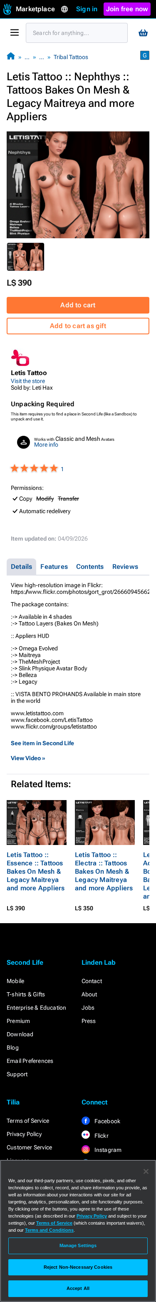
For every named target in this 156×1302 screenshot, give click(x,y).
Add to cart (77, 305)
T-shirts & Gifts (26, 994)
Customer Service (29, 1147)
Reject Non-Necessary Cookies (78, 1267)
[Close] (146, 1171)
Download (20, 1034)
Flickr (101, 1135)
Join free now (127, 9)
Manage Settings (78, 1245)
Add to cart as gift (78, 326)
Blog (13, 1047)
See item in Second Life (42, 743)
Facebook (107, 1121)
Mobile (15, 981)
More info (46, 444)
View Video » (28, 758)
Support (17, 1074)
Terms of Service (28, 1120)
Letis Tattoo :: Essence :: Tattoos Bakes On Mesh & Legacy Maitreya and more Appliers (35, 871)
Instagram (107, 1149)
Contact (92, 981)
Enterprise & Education (36, 1007)
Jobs (88, 1007)
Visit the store (28, 381)
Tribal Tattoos (71, 57)
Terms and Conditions (49, 1230)
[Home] (11, 57)
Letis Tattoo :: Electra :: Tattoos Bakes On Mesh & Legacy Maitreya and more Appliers (104, 871)
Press (89, 1021)
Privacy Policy (24, 1134)
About (89, 994)
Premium (18, 1021)
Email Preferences (30, 1060)
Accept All (78, 1288)
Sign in (86, 9)
